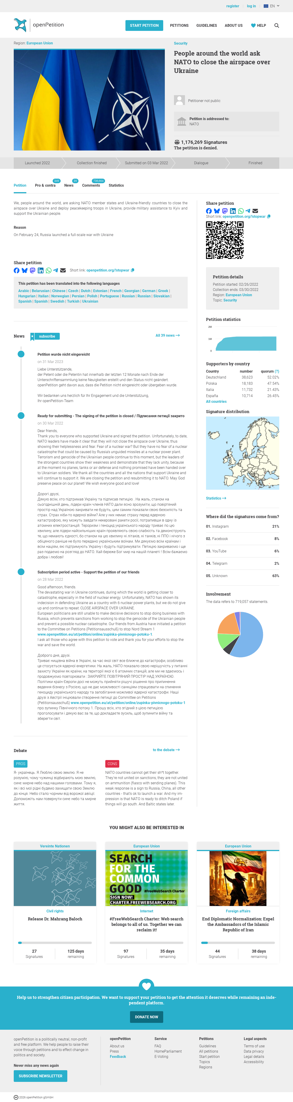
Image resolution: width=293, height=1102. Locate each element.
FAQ (158, 1046)
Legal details (254, 1056)
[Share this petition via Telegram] (55, 270)
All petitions (208, 1051)
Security (180, 43)
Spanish (25, 301)
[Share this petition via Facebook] (16, 270)
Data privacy (254, 1051)
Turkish (73, 301)
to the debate (164, 750)
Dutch (86, 291)
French (116, 291)
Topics (204, 1062)
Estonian (100, 291)
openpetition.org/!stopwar (108, 270)
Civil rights (55, 911)
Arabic (24, 291)
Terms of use (254, 1046)
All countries (216, 401)
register (232, 6)
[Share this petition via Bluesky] (24, 270)
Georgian (132, 291)
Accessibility (254, 1062)
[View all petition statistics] (242, 488)
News (68, 183)
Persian (78, 296)
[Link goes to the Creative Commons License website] (16, 1097)
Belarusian (41, 291)
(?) (277, 371)
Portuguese (110, 296)
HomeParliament (168, 1051)
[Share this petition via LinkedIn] (40, 270)
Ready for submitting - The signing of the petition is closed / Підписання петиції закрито (111, 416)
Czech (73, 291)
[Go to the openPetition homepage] (39, 24)
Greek (163, 291)
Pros (20, 764)
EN (271, 6)
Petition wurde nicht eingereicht (64, 354)
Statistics (116, 185)
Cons (112, 764)
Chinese (59, 291)
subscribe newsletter (40, 1076)
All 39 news (166, 335)
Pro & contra (45, 183)
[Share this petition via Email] (63, 270)
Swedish (57, 301)
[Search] (276, 25)
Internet (146, 911)
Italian (43, 296)
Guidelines (206, 25)
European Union (40, 43)
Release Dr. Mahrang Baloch (55, 919)
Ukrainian (90, 301)
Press (114, 1051)
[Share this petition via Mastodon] (32, 270)
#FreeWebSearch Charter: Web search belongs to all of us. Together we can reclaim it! (146, 924)
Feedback (118, 1056)
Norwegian (60, 296)
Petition (20, 185)
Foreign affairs (238, 911)
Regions (205, 1067)
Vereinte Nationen (55, 846)
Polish (92, 296)
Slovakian (162, 296)
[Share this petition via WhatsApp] (49, 270)
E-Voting (161, 1056)
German (149, 291)
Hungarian (27, 296)
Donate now (146, 1017)
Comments (91, 183)
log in (251, 6)
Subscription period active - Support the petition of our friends (88, 572)
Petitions (180, 25)
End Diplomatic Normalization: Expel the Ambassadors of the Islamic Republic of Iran (238, 924)
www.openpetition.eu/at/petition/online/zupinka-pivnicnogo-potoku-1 (95, 634)
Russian (129, 296)
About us (234, 25)
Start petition (144, 25)
